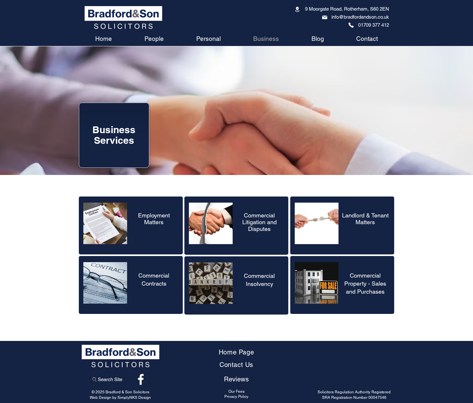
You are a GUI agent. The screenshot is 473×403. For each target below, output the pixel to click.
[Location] (297, 9)
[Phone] (351, 25)
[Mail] (324, 17)
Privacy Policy (236, 396)
